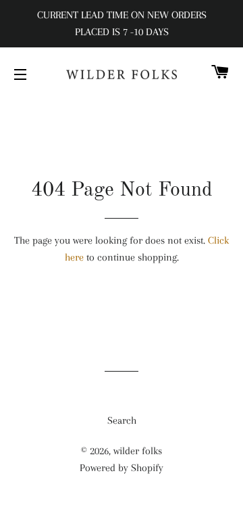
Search (121, 420)
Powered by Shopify (121, 468)
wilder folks (137, 451)
